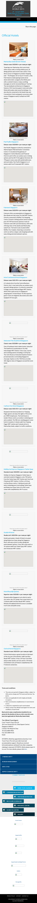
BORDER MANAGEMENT (9, 761)
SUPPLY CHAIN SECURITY (9, 771)
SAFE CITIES (5, 766)
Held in (18, 871)
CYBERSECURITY (7, 756)
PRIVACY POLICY (11, 896)
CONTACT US (25, 896)
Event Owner (18, 820)
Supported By (18, 835)
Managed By (18, 882)
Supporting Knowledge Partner (18, 862)
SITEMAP (18, 896)
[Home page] (18, 16)
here (25, 749)
